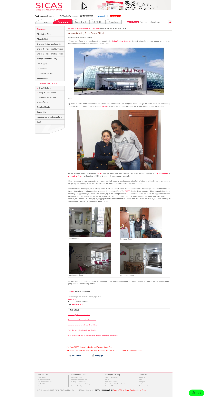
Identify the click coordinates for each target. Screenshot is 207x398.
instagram (142, 381)
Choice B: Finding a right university (50, 49)
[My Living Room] (141, 222)
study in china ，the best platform (49, 117)
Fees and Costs (76, 377)
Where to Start (42, 39)
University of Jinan (75, 176)
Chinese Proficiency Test (79, 379)
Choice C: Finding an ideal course (50, 54)
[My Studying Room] (90, 258)
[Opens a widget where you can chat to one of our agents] (196, 393)
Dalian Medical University (121, 41)
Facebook (142, 377)
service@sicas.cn (47, 16)
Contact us (41, 386)
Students (41, 29)
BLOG (39, 122)
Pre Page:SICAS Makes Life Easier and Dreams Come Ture (89, 347)
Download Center (43, 107)
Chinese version (144, 386)
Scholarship (41, 112)
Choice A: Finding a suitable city (49, 44)
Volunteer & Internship (47, 97)
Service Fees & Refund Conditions (116, 384)
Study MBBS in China (121, 390)
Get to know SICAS (44, 379)
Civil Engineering (161, 173)
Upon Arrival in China (45, 74)
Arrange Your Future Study (47, 59)
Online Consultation (111, 377)
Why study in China (44, 34)
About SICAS (42, 377)
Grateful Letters (45, 88)
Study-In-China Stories (47, 93)
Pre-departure (42, 69)
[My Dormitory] (90, 222)
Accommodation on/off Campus (81, 384)
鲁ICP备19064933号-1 (103, 390)
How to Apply (42, 64)
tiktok (140, 379)
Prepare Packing (76, 386)
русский (101, 16)
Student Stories (42, 79)
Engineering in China (138, 390)
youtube (141, 384)
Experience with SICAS (48, 83)
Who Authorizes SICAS (45, 381)
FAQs (107, 379)
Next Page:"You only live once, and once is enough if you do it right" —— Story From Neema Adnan (104, 351)
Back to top (75, 355)
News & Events (42, 102)
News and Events (111, 386)
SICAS (104, 106)
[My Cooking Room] (141, 258)
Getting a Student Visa (78, 381)
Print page (97, 355)
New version (115, 16)
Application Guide (111, 381)
